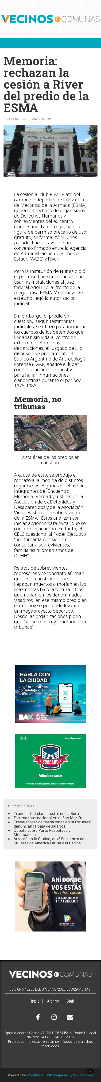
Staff (70, 1001)
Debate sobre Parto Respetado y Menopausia (42, 832)
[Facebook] (38, 1017)
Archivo (53, 1001)
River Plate (61, 194)
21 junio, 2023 (17, 119)
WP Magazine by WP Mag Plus (70, 1075)
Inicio (35, 1001)
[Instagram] (53, 1017)
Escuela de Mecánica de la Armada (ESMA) (50, 202)
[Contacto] (68, 1017)
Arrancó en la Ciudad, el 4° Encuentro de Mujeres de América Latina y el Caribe (49, 841)
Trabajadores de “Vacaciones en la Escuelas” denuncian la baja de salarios (53, 824)
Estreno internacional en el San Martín (48, 817)
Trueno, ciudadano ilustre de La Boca (46, 813)
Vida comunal (42, 119)
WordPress (35, 1075)
